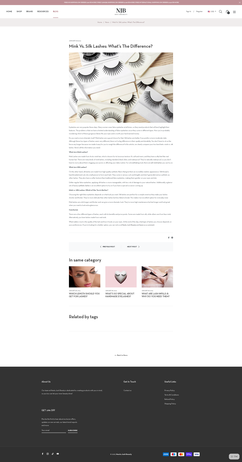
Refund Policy (169, 399)
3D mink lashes (156, 163)
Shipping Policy (170, 404)
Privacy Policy (169, 390)
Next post (132, 247)
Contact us (127, 390)
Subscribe (73, 430)
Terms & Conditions (171, 395)
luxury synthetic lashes (81, 186)
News (107, 22)
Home (100, 22)
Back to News (122, 355)
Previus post (109, 247)
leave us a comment (147, 225)
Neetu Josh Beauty (129, 225)
